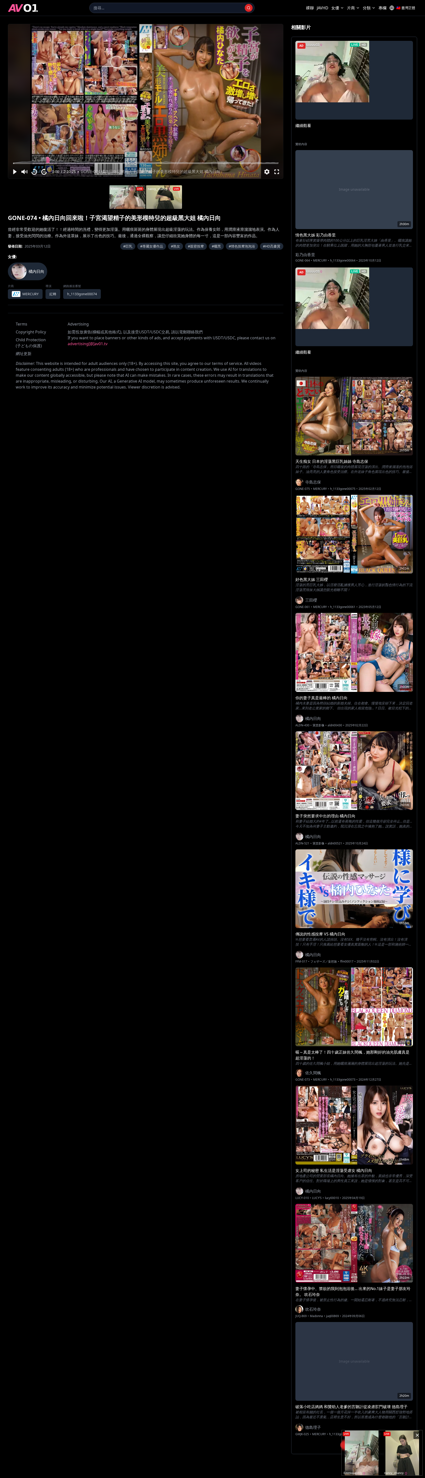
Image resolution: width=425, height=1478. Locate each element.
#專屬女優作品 (151, 246)
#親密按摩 (196, 246)
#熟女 (175, 246)
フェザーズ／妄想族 (323, 962)
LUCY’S (317, 1198)
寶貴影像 (318, 725)
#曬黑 (216, 246)
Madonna (316, 1316)
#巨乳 (127, 246)
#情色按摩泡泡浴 (242, 246)
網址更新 (23, 353)
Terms (21, 324)
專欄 (382, 8)
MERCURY (320, 261)
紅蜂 (52, 294)
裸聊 (310, 8)
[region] (145, 101)
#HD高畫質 (271, 246)
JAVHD (322, 8)
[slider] (145, 163)
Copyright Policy (31, 332)
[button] (14, 172)
